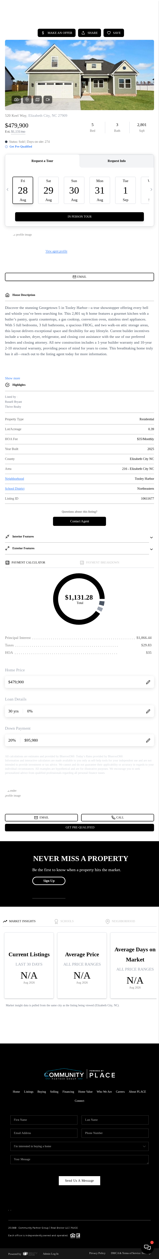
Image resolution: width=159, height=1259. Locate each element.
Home (16, 1091)
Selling (54, 1091)
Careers (120, 1091)
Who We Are (104, 1091)
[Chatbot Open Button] (147, 1247)
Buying (41, 1091)
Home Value (85, 1091)
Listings (28, 1091)
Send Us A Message (79, 1180)
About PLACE (137, 1091)
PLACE (74, 1227)
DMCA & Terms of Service (126, 1253)
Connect (79, 1100)
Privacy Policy (97, 1253)
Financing (68, 1091)
